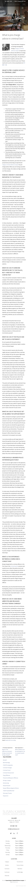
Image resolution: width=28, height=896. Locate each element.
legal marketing (19, 885)
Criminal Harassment (8, 773)
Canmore (7, 868)
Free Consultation (19, 1)
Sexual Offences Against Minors (11, 788)
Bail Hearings (6, 762)
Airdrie (7, 865)
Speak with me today (10, 740)
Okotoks (7, 875)
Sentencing (6, 783)
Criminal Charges (7, 767)
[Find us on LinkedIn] (14, 833)
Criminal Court (7, 770)
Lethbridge (20, 872)
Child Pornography (8, 765)
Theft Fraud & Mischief (8, 790)
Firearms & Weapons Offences (10, 778)
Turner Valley (20, 865)
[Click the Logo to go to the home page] (12, 4)
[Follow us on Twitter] (10, 833)
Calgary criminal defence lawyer (10, 164)
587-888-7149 (8, 1)
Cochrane (7, 872)
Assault (5, 760)
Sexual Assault (6, 785)
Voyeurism (5, 796)
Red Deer (20, 868)
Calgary (7, 861)
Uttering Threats (7, 793)
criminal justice (14, 566)
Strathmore (20, 861)
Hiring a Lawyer (7, 780)
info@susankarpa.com (13, 829)
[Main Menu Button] (23, 4)
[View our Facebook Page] (17, 833)
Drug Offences (6, 775)
